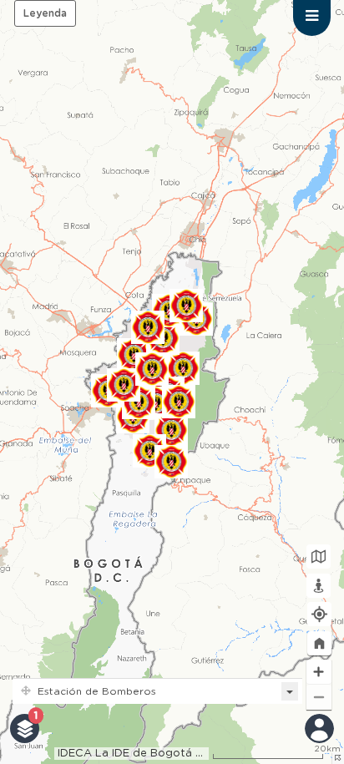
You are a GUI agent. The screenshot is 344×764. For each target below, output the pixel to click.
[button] (319, 643)
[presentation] (312, 18)
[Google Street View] (318, 586)
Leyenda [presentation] (45, 13)
